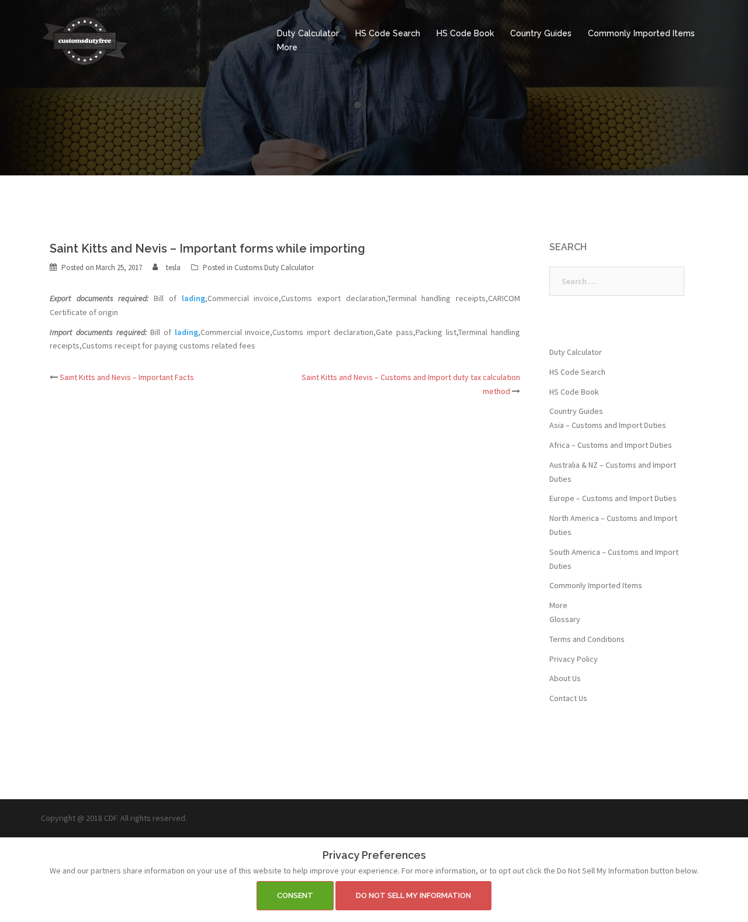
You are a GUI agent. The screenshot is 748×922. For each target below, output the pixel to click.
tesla (173, 267)
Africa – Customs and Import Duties (610, 445)
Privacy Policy (573, 659)
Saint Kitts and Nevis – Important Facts (127, 377)
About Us (565, 678)
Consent (295, 895)
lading (193, 298)
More (287, 47)
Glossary (564, 619)
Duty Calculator (308, 33)
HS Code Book (465, 33)
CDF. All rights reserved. (145, 818)
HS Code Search (387, 33)
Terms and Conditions (587, 639)
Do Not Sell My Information (413, 895)
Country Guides (541, 33)
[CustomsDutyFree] (85, 39)
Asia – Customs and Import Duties (607, 425)
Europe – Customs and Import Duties (613, 498)
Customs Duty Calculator (274, 267)
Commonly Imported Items (641, 33)
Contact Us (568, 698)
